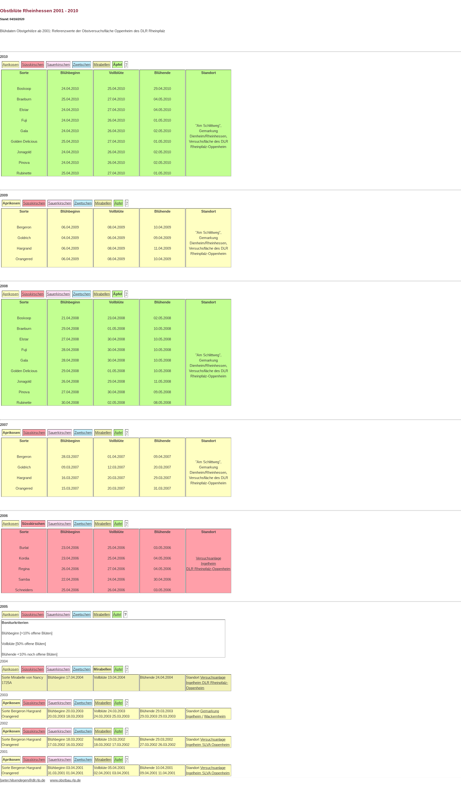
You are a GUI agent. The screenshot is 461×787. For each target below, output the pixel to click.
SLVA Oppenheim (216, 745)
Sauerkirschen (58, 65)
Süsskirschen (32, 65)
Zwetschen (81, 65)
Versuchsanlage (212, 677)
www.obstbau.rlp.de (65, 780)
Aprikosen (10, 65)
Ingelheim (194, 683)
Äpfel (118, 203)
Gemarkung (209, 711)
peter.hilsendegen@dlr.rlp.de (23, 780)
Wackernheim (215, 716)
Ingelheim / (194, 716)
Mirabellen (102, 65)
